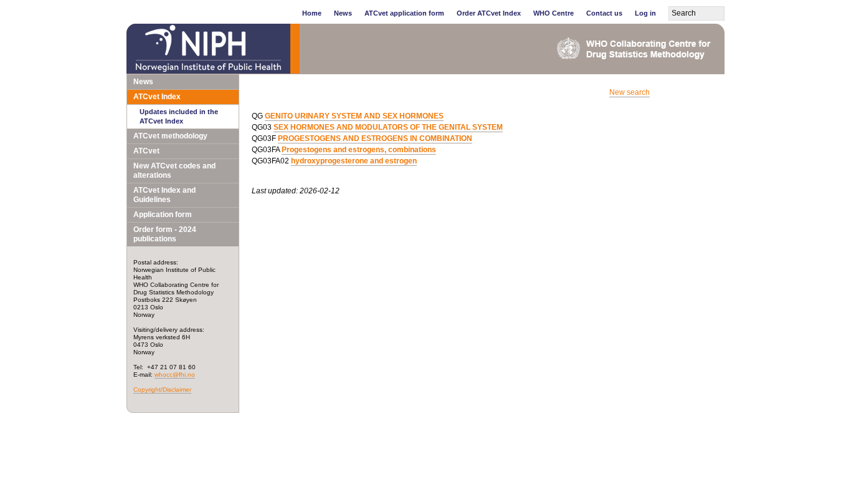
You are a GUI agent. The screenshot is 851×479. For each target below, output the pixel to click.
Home (311, 13)
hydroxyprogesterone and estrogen (354, 161)
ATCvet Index (157, 96)
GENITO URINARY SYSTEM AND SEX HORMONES (354, 116)
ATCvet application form (404, 13)
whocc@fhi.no (175, 374)
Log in (645, 13)
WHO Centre (553, 13)
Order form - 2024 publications (164, 234)
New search (629, 92)
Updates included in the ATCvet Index (179, 116)
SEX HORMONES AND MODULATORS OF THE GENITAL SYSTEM (388, 127)
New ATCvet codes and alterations (174, 171)
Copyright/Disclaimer (162, 389)
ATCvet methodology (170, 136)
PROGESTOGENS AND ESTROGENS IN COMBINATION (375, 138)
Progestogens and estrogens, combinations (359, 149)
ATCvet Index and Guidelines (164, 195)
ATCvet (146, 151)
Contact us (604, 13)
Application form (162, 214)
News (343, 13)
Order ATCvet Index (489, 13)
